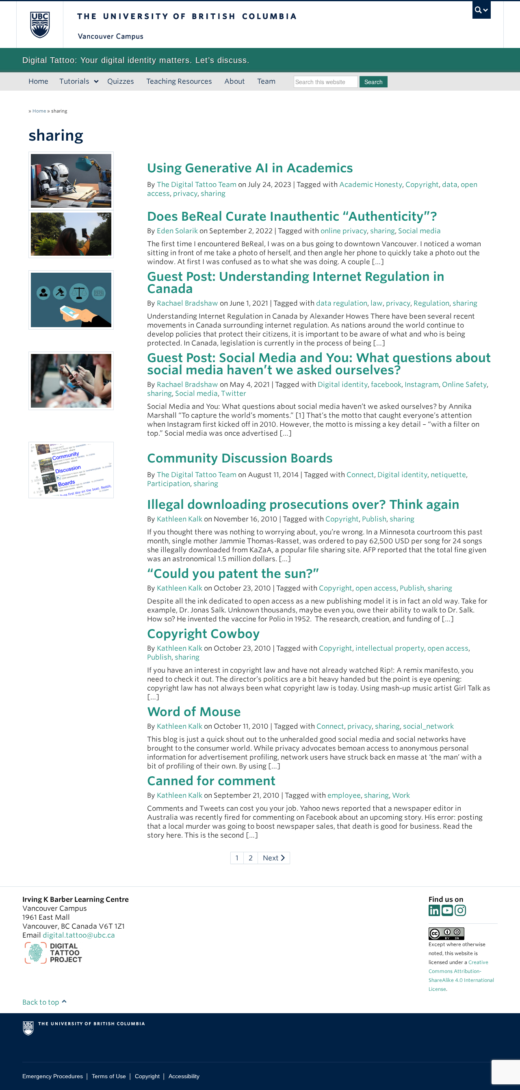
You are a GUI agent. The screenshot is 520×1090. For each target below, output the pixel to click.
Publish (374, 519)
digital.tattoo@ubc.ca (79, 935)
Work (401, 795)
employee (344, 795)
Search (373, 82)
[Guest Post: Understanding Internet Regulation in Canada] (71, 299)
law (376, 303)
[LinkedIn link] (434, 913)
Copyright (422, 184)
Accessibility (184, 1076)
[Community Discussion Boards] (71, 469)
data (449, 184)
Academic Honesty (370, 184)
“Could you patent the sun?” (233, 573)
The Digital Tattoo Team (197, 184)
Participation (168, 484)
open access (375, 588)
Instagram (422, 384)
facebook (386, 384)
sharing (213, 193)
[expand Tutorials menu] (96, 81)
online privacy (344, 231)
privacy (185, 193)
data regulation (341, 303)
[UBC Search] (481, 10)
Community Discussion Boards (240, 458)
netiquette (448, 475)
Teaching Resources (179, 81)
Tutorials (74, 81)
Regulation (431, 303)
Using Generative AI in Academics (250, 168)
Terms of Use (109, 1076)
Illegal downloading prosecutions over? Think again (303, 504)
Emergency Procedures (52, 1076)
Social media (419, 231)
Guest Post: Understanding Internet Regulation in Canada (295, 282)
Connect (360, 475)
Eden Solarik (177, 231)
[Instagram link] (460, 913)
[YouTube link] (447, 913)
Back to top (41, 1002)
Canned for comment (211, 780)
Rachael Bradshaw (187, 303)
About (234, 81)
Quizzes (120, 81)
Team (266, 81)
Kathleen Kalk (179, 519)
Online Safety (464, 384)
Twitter (233, 393)
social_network (428, 726)
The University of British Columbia (39, 24)
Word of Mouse (194, 711)
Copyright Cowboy (203, 633)
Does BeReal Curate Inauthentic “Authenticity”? (292, 216)
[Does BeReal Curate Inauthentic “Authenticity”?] (71, 233)
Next (271, 858)
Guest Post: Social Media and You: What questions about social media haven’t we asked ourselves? (319, 363)
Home (38, 81)
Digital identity (343, 384)
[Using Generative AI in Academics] (71, 180)
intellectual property (389, 648)
